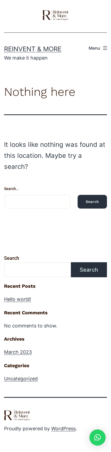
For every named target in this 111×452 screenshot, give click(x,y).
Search (11, 258)
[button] (97, 437)
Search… (11, 189)
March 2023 (18, 352)
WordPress (63, 428)
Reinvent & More (32, 49)
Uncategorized (21, 378)
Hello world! (17, 299)
